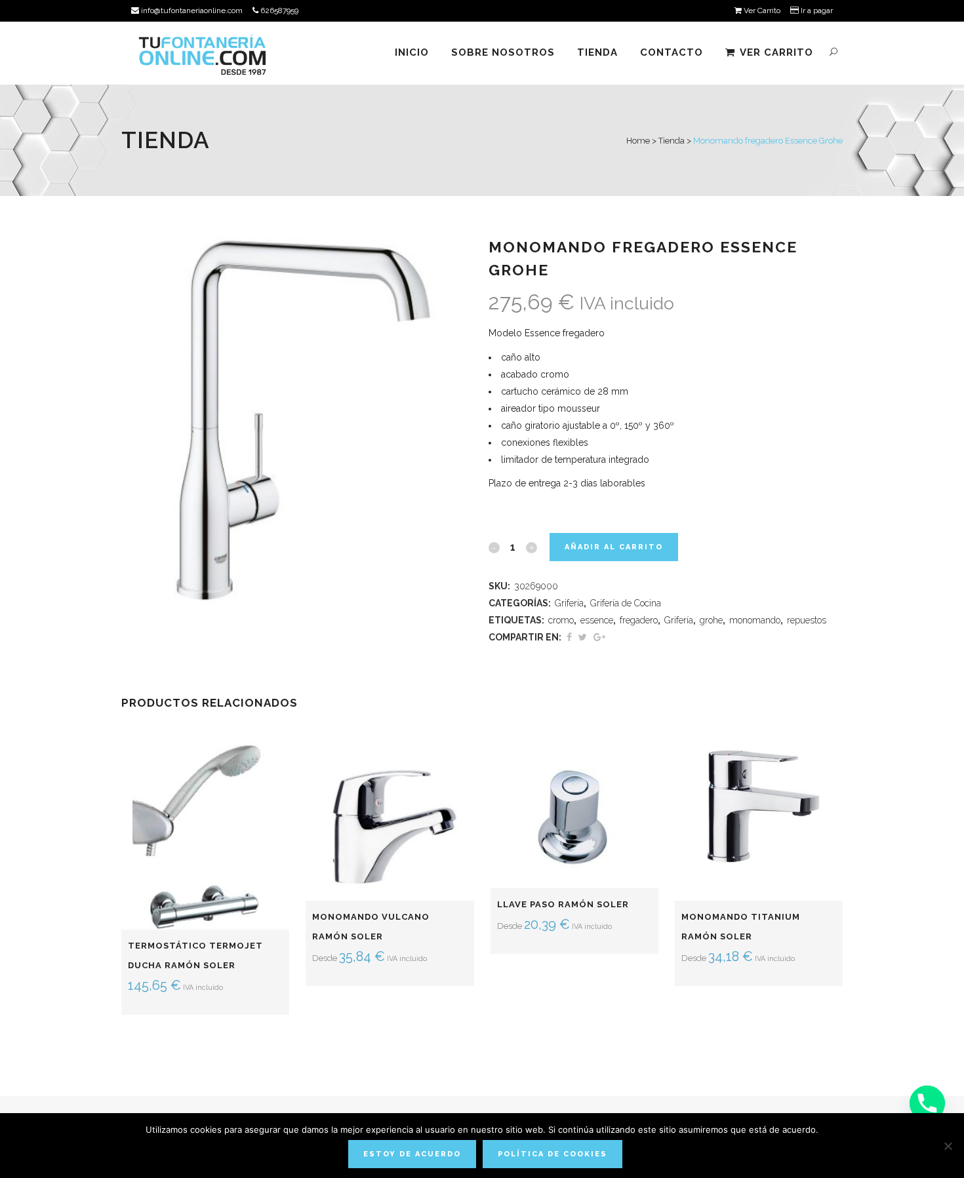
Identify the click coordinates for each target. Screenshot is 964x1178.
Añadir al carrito (614, 547)
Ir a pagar (816, 10)
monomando (754, 620)
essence (596, 620)
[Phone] (927, 1103)
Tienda (671, 141)
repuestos (806, 620)
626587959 (278, 10)
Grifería (569, 603)
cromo (561, 620)
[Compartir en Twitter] (582, 637)
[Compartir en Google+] (599, 637)
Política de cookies (552, 1154)
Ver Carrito (761, 10)
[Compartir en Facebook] (569, 637)
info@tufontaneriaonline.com (191, 10)
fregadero (639, 620)
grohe (711, 620)
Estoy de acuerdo (412, 1154)
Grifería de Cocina (625, 603)
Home (638, 141)
